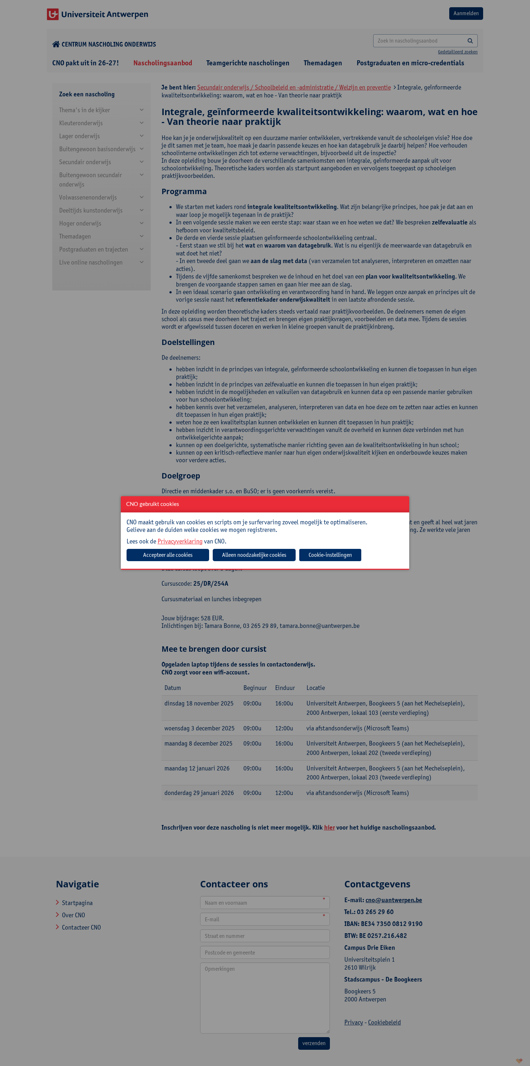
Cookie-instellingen (330, 554)
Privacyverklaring (180, 541)
